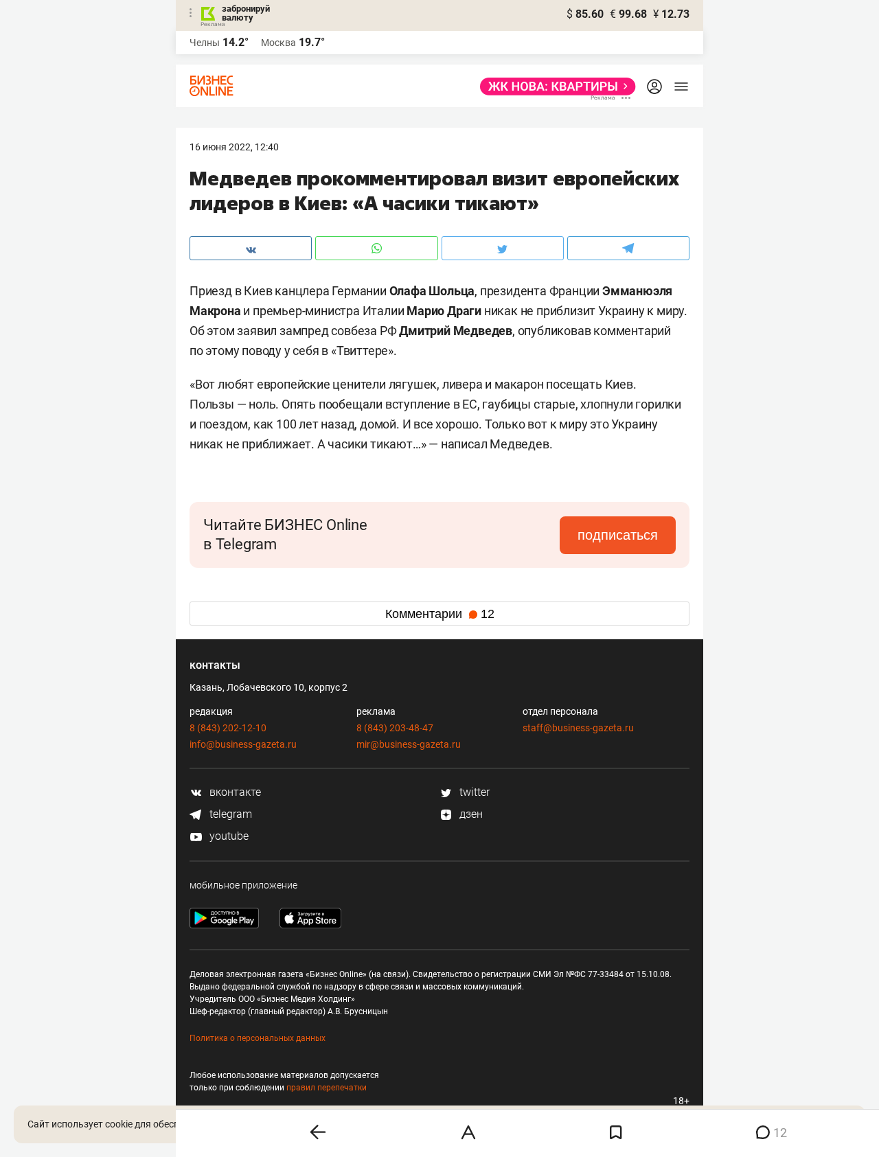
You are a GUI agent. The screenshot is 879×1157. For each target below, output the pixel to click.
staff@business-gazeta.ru (578, 727)
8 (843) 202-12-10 (228, 727)
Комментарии (439, 614)
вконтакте (234, 792)
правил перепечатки (326, 1087)
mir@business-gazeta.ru (408, 744)
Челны (205, 42)
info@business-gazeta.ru (243, 744)
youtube (228, 836)
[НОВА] (554, 86)
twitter (473, 792)
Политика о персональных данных (258, 1038)
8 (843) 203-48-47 (394, 727)
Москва (278, 42)
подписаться (618, 534)
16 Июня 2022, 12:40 (234, 146)
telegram (229, 814)
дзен (470, 814)
